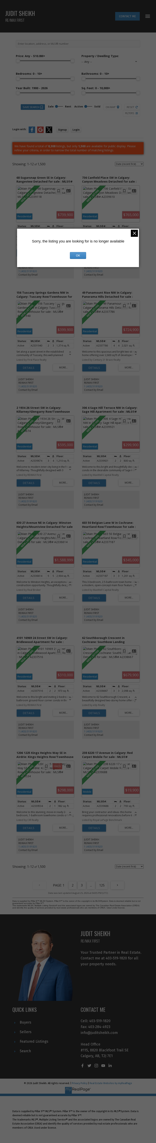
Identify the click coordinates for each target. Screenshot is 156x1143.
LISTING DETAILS (28, 367)
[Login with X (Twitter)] (49, 132)
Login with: (19, 129)
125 (102, 885)
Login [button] (76, 129)
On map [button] (111, 107)
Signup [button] (62, 129)
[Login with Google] (40, 132)
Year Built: (32, 88)
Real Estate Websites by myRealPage (111, 1083)
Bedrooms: (29, 74)
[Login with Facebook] (32, 132)
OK (78, 255)
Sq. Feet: (95, 88)
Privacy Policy (79, 1083)
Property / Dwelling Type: (100, 56)
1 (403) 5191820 (27, 271)
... (91, 885)
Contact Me (127, 16)
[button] (127, 16)
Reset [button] (130, 107)
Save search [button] (31, 107)
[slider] (18, 61)
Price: (30, 56)
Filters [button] (129, 113)
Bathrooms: (95, 74)
